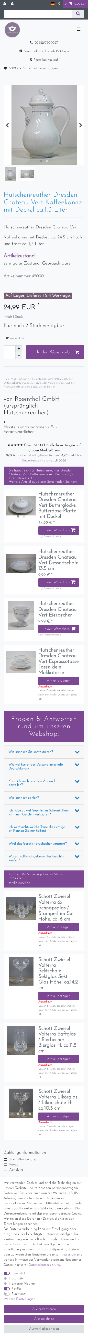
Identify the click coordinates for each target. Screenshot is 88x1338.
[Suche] (78, 14)
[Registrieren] (13, 4)
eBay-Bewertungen (46, 455)
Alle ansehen (20, 883)
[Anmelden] (5, 4)
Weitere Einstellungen (19, 1299)
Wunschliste (16, 338)
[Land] (52, 4)
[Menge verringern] (18, 355)
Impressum (68, 1254)
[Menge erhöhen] (18, 348)
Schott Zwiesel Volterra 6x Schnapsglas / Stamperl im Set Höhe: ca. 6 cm (56, 907)
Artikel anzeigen (58, 681)
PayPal (16, 1289)
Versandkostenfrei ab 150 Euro (46, 51)
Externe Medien (23, 1284)
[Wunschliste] (59, 4)
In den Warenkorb (53, 352)
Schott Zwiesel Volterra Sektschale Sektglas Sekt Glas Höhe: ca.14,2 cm (58, 973)
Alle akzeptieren (44, 1309)
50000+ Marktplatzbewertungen (33, 68)
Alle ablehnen (44, 1319)
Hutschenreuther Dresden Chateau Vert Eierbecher (57, 609)
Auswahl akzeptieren (44, 1329)
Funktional (18, 1294)
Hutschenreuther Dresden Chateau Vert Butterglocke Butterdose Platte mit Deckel (57, 505)
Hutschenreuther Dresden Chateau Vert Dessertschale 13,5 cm (58, 560)
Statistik (17, 1278)
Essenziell (18, 1273)
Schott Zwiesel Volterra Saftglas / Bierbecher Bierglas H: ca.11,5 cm (57, 1039)
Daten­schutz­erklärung (44, 1265)
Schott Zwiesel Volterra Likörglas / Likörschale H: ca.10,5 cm (57, 1100)
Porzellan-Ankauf (45, 60)
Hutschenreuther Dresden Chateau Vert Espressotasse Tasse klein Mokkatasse (58, 661)
